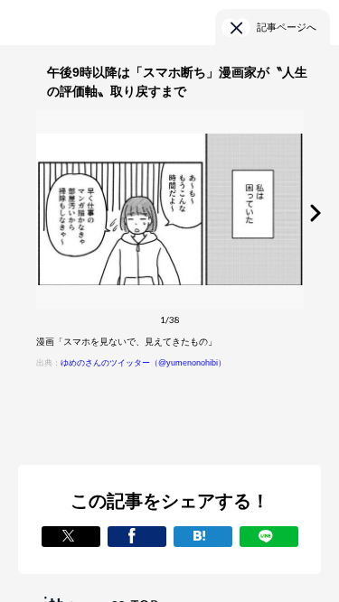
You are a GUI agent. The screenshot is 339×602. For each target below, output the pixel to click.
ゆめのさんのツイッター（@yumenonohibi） (143, 362)
